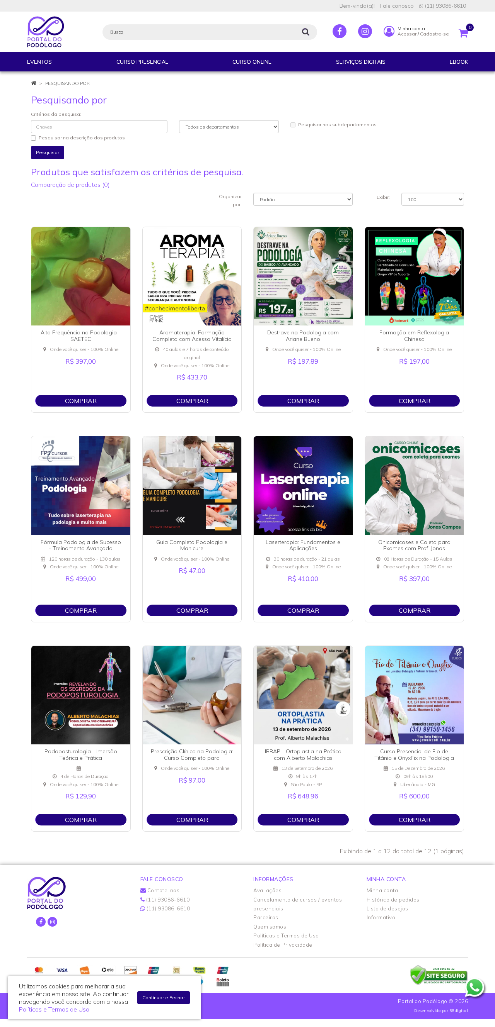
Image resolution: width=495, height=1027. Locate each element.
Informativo (381, 917)
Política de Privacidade (282, 945)
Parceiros (265, 917)
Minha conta (382, 890)
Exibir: (383, 197)
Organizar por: (230, 200)
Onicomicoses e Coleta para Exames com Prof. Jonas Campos (414, 549)
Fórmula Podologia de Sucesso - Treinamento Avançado (81, 545)
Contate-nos (162, 890)
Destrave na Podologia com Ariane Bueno (303, 335)
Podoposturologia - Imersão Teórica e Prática (80, 754)
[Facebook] (339, 31)
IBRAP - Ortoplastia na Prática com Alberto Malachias (303, 754)
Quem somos (269, 927)
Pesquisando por (67, 83)
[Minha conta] (389, 31)
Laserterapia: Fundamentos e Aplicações (303, 545)
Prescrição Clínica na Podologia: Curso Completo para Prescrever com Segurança (192, 758)
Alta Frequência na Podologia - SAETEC (81, 335)
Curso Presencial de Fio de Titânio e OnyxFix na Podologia (414, 754)
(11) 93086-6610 (444, 5)
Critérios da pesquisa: (56, 114)
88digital (459, 1010)
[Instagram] (365, 31)
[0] (463, 31)
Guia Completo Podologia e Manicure (191, 545)
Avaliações (267, 890)
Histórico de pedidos (393, 900)
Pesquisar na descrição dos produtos (82, 138)
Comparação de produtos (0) (70, 184)
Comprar (81, 401)
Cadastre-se (434, 34)
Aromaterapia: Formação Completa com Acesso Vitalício (192, 335)
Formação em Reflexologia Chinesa (414, 335)
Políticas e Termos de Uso (286, 935)
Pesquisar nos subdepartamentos (337, 124)
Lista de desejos (387, 908)
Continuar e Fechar (163, 997)
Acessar (407, 34)
